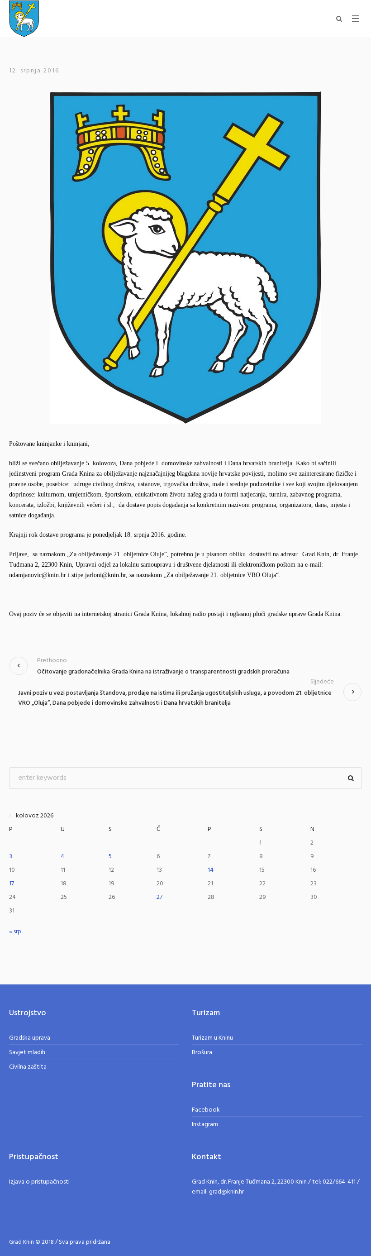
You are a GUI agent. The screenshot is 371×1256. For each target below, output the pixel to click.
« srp (15, 931)
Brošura (202, 1052)
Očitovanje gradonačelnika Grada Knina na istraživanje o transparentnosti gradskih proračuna (163, 672)
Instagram (205, 1124)
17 (11, 884)
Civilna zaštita (28, 1067)
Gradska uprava (29, 1038)
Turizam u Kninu (212, 1038)
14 (211, 870)
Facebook (206, 1110)
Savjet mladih (27, 1052)
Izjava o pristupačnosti (39, 1182)
